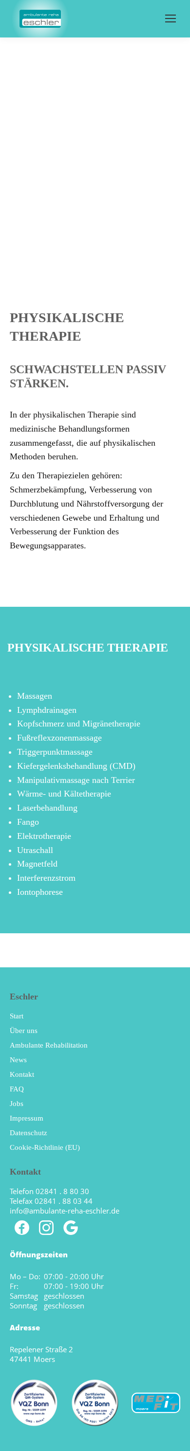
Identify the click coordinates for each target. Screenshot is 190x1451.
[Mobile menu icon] (170, 18)
